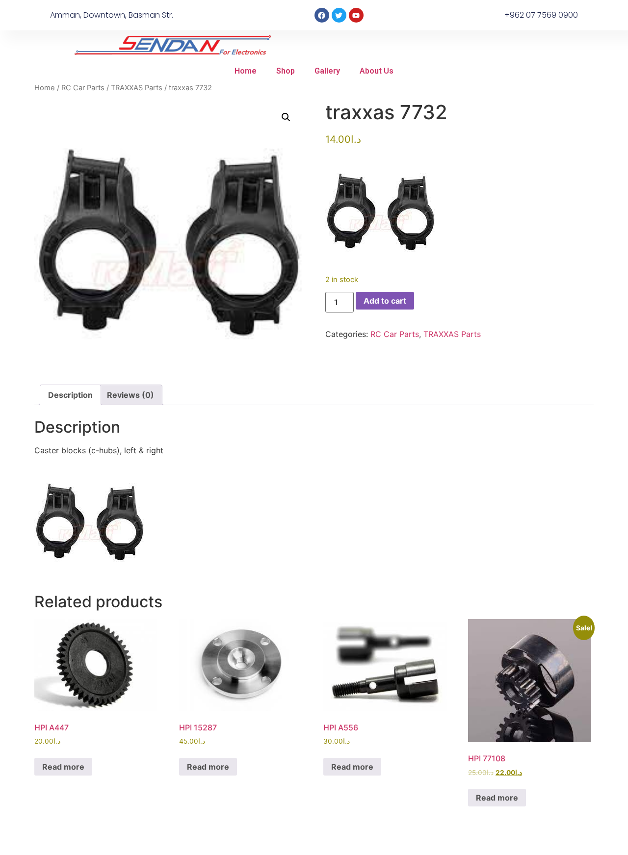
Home (246, 71)
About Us (376, 71)
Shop (285, 71)
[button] (286, 117)
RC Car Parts (83, 87)
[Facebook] (321, 15)
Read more (63, 767)
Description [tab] (70, 395)
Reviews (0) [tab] (130, 395)
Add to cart (385, 301)
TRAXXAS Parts (136, 87)
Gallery (327, 71)
